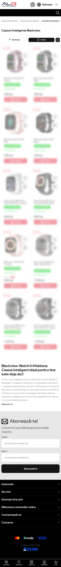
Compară (44, 564)
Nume (4, 437)
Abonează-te (30, 468)
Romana (47, 4)
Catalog (31, 564)
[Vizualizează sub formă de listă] (58, 40)
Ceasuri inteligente (29, 21)
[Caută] (57, 12)
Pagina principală (9, 21)
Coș (55, 564)
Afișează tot (7, 404)
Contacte (7, 522)
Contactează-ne (11, 514)
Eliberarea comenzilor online (18, 507)
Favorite (19, 564)
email (4, 451)
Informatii (7, 484)
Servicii (5, 491)
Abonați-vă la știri (12, 499)
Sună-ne (6, 563)
